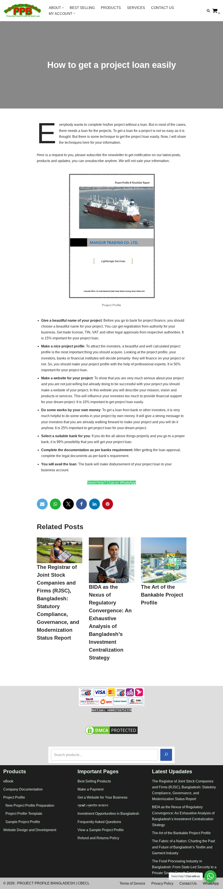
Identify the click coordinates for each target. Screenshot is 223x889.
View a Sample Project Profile (101, 830)
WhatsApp (211, 883)
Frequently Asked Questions (99, 822)
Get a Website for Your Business (102, 797)
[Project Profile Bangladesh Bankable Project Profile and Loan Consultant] (22, 10)
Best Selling (82, 8)
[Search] (208, 10)
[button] (63, 8)
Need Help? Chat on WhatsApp (111, 482)
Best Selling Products (94, 781)
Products (111, 8)
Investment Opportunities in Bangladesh (108, 813)
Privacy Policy (162, 883)
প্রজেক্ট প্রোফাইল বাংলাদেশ (93, 805)
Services (136, 8)
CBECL (84, 883)
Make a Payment (90, 789)
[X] (68, 504)
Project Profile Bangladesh (46, 883)
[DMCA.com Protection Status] (111, 734)
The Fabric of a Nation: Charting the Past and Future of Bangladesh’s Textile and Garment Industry (183, 847)
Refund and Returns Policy (98, 838)
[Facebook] (81, 504)
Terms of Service (132, 883)
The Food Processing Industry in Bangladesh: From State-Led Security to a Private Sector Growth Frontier (184, 867)
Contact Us (162, 8)
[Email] (42, 504)
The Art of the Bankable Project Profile (162, 595)
